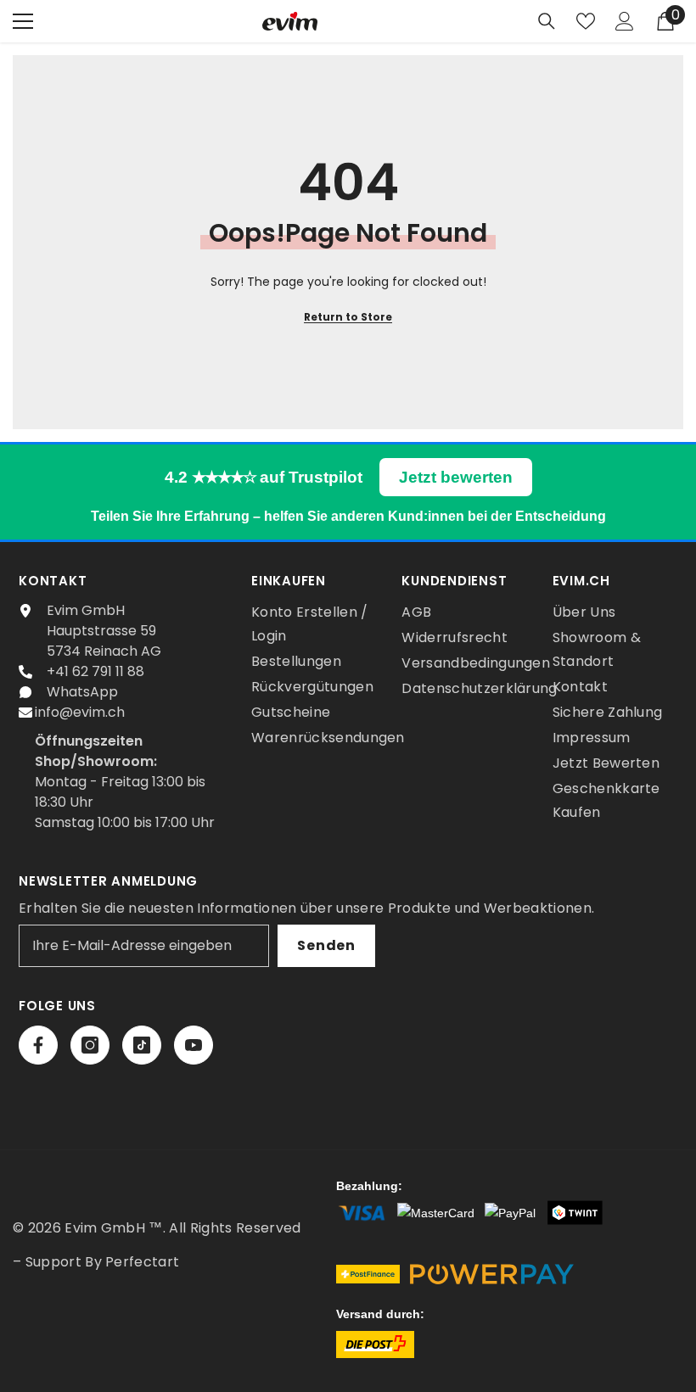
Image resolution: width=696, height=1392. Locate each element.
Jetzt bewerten (456, 477)
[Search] (546, 21)
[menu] (23, 21)
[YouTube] (193, 1045)
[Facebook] (38, 1045)
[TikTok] (141, 1045)
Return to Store (348, 317)
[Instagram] (89, 1045)
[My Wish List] (585, 21)
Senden (326, 945)
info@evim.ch (80, 712)
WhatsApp (82, 692)
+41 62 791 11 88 (95, 671)
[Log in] (624, 21)
